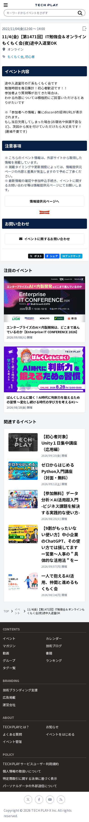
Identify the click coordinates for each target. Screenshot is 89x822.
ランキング (54, 660)
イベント (17, 611)
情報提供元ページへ (44, 201)
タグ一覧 (9, 667)
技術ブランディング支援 (20, 690)
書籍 (49, 653)
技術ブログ (54, 645)
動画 (6, 653)
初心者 (30, 56)
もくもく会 (16, 56)
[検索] (80, 13)
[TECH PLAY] (46, 5)
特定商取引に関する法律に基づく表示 (30, 778)
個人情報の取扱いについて (22, 771)
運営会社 (9, 704)
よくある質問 (12, 734)
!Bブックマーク (71, 256)
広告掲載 (9, 697)
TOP (6, 611)
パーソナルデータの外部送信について (30, 786)
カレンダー (54, 638)
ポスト (38, 256)
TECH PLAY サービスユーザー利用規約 (31, 764)
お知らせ (52, 727)
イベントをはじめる (60, 734)
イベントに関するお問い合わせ (47, 238)
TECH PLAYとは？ (16, 727)
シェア (54, 256)
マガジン (9, 645)
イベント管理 (12, 741)
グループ (9, 660)
